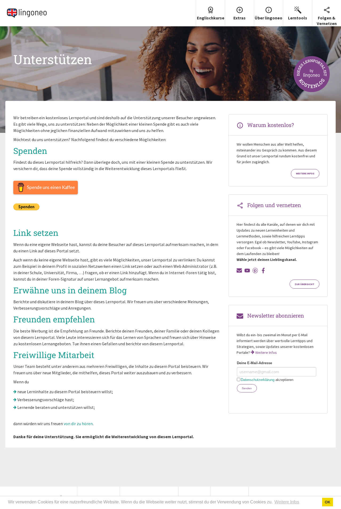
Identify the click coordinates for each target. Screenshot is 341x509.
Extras (239, 17)
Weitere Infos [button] (286, 502)
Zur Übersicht (304, 284)
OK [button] (327, 502)
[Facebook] (263, 270)
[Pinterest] (255, 270)
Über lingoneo (268, 17)
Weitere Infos (305, 173)
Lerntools (297, 17)
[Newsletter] (239, 270)
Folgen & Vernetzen (327, 20)
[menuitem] (210, 13)
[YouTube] (247, 270)
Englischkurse (210, 17)
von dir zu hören (78, 423)
